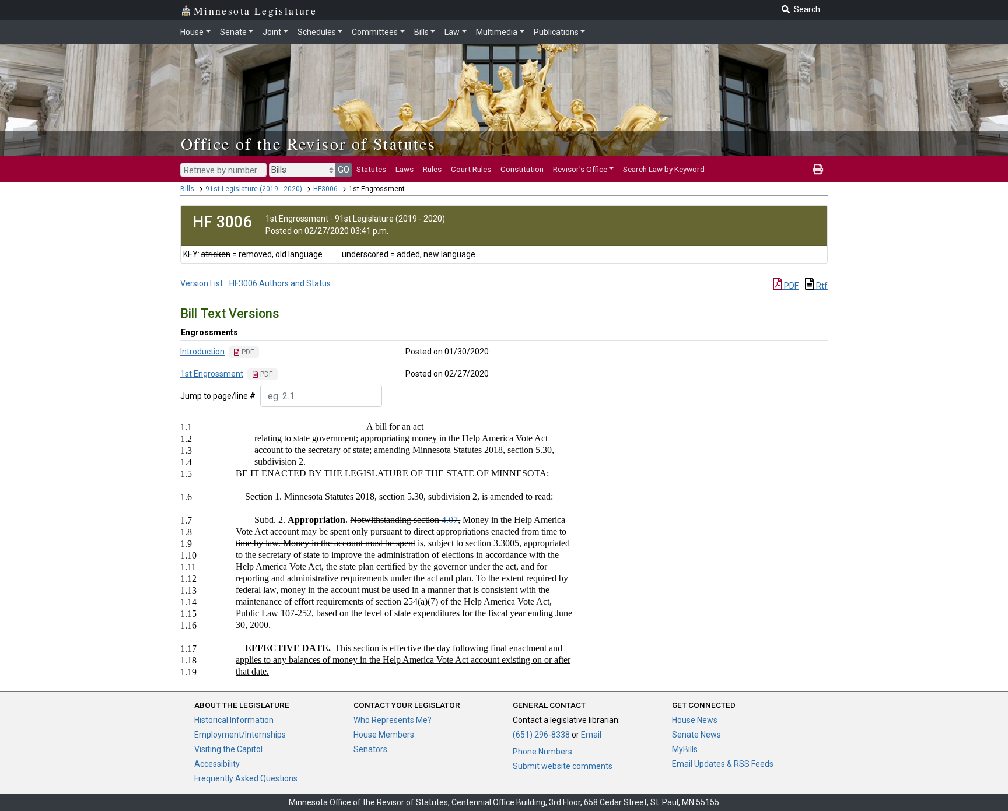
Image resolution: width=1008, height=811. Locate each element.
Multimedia (496, 32)
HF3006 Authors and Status (280, 283)
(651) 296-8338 (541, 734)
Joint (271, 32)
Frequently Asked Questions (246, 778)
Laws (405, 169)
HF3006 (325, 189)
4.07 (450, 520)
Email (591, 734)
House (192, 32)
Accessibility (217, 763)
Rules (432, 169)
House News (695, 720)
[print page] (818, 169)
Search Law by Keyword (664, 169)
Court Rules (471, 169)
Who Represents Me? (393, 720)
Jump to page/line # (218, 396)
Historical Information (234, 720)
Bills (421, 32)
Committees (375, 32)
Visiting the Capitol (228, 749)
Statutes (371, 169)
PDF (790, 285)
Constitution (522, 169)
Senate (233, 32)
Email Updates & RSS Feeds (723, 763)
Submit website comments (562, 766)
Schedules (317, 32)
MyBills (685, 749)
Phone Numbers (542, 751)
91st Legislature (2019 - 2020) (253, 189)
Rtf (821, 285)
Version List (201, 283)
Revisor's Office (580, 169)
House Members (384, 734)
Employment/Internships (240, 734)
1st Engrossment (211, 373)
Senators (370, 749)
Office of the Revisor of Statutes (308, 143)
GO (343, 169)
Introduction (202, 351)
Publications (556, 32)
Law (452, 32)
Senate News (696, 734)
